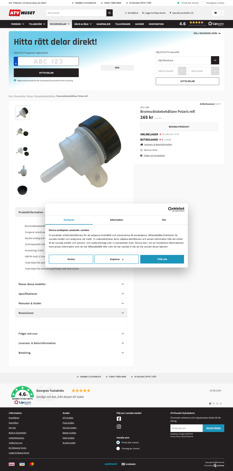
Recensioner (26, 313)
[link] (116, 395)
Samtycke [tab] (69, 219)
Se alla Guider (69, 442)
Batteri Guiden (69, 432)
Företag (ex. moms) (215, 2)
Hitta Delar (46, 72)
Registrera (213, 428)
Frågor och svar (28, 333)
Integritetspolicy (16, 437)
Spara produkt (150, 149)
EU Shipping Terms (17, 447)
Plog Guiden (68, 422)
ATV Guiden (68, 417)
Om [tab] (164, 219)
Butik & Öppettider (17, 432)
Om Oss (12, 427)
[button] (200, 23)
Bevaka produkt (179, 126)
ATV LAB (144, 107)
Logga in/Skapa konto (155, 12)
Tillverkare (122, 24)
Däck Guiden (68, 437)
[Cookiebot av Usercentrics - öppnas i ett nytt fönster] (170, 209)
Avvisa (71, 259)
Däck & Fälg (81, 24)
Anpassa (115, 259)
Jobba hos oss (15, 442)
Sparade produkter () (183, 12)
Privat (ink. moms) (190, 2)
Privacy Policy (175, 436)
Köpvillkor (14, 422)
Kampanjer (103, 24)
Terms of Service (187, 436)
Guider (139, 24)
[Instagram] (142, 426)
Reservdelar (58, 24)
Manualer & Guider (30, 303)
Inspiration (156, 24)
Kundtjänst (133, 12)
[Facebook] (142, 418)
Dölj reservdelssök (205, 33)
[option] (22, 113)
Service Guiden (70, 427)
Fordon (16, 24)
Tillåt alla (162, 259)
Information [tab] (116, 219)
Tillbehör (35, 24)
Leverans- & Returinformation (37, 343)
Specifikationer (28, 294)
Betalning (24, 353)
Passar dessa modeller (32, 284)
